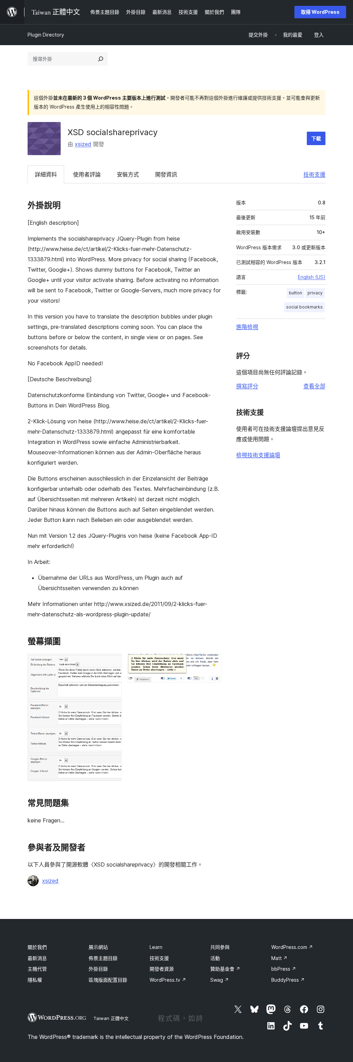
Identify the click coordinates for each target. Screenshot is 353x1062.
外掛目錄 (98, 969)
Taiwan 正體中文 (111, 1018)
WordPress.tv (168, 980)
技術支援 (314, 174)
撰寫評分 (247, 386)
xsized (83, 144)
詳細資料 (46, 174)
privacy (315, 292)
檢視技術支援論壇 (258, 455)
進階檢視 (247, 326)
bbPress (283, 969)
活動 (215, 958)
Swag (219, 980)
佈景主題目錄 (103, 958)
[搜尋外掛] (101, 59)
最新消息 (37, 958)
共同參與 (220, 947)
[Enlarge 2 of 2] (212, 662)
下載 (316, 138)
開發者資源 (162, 969)
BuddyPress (288, 980)
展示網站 (98, 947)
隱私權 (35, 980)
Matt (279, 958)
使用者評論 (87, 174)
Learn (156, 947)
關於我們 (37, 947)
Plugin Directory (46, 35)
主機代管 (37, 969)
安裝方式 (128, 174)
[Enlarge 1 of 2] (112, 662)
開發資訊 (166, 174)
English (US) (311, 277)
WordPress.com (292, 947)
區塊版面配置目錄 (108, 980)
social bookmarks (304, 307)
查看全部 (314, 386)
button (295, 292)
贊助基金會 (225, 969)
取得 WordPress (320, 12)
